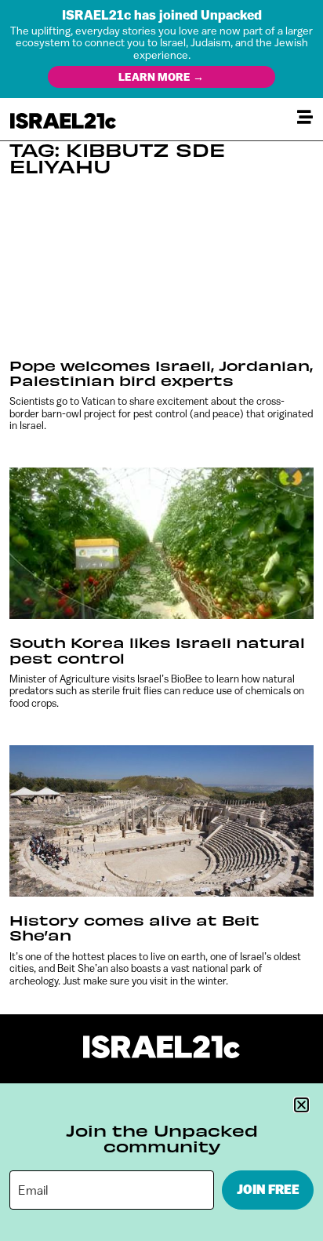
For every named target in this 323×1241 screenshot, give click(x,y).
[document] (161, 620)
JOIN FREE (268, 1189)
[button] (301, 1105)
